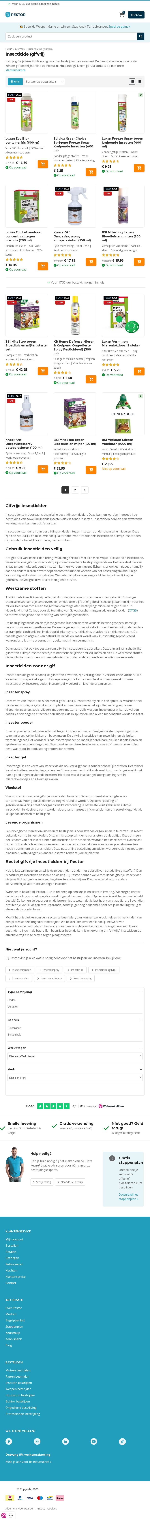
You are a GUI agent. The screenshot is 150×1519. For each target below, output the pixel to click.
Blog (8, 1345)
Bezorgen (12, 1258)
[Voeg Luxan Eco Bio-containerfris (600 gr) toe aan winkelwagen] (43, 164)
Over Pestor (13, 1308)
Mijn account (14, 1239)
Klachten (11, 1270)
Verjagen (13, 1006)
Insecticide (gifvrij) (105, 970)
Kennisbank (13, 1339)
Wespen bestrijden (18, 1389)
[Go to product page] (75, 112)
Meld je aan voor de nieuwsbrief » (28, 1462)
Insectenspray (50, 970)
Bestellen (11, 1246)
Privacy (41, 1508)
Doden (12, 1000)
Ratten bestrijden (17, 1376)
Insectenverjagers (51, 978)
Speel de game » (119, 27)
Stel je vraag (43, 1182)
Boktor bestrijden (17, 1401)
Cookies (52, 1508)
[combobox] (75, 1056)
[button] (132, 81)
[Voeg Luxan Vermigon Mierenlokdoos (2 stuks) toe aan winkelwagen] (139, 371)
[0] (121, 16)
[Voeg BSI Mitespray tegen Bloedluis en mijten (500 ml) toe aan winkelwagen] (139, 262)
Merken (10, 1314)
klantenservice (15, 70)
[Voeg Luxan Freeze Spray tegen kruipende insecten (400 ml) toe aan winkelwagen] (139, 168)
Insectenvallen (20, 978)
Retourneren (14, 1264)
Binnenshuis (14, 1027)
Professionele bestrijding (22, 1414)
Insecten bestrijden (18, 1383)
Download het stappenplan (128, 1196)
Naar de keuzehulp (71, 1182)
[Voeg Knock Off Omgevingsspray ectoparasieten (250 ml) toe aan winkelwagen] (91, 262)
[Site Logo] (15, 15)
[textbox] (75, 1056)
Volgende (85, 490)
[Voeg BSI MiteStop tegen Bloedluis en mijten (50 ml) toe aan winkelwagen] (91, 470)
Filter (16, 81)
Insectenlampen (21, 970)
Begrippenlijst (15, 1320)
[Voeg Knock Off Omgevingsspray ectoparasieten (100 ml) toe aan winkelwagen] (43, 469)
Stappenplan (14, 1327)
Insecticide (76, 970)
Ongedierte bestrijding (21, 1408)
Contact (10, 1283)
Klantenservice (15, 1277)
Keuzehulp (12, 1333)
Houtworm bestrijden (20, 1395)
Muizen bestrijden (17, 1370)
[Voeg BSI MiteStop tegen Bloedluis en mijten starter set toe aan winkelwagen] (43, 371)
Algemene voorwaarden (19, 1508)
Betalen (10, 1252)
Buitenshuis (14, 1034)
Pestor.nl (10, 1489)
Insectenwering (82, 978)
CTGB (133, 610)
